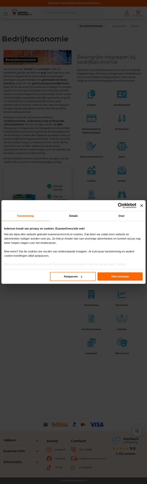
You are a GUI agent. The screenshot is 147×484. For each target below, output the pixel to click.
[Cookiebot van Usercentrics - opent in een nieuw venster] (120, 205)
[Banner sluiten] (141, 205)
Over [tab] (121, 215)
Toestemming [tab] (25, 215)
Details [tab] (73, 215)
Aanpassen (71, 276)
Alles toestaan (120, 276)
